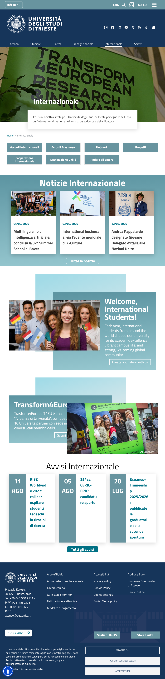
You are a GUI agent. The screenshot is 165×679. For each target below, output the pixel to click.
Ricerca (57, 44)
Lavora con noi (56, 588)
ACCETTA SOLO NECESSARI (123, 660)
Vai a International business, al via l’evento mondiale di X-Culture (82, 222)
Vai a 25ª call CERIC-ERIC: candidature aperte (82, 508)
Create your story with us (130, 362)
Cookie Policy (102, 588)
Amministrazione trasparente (65, 581)
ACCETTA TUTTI (122, 671)
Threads (140, 27)
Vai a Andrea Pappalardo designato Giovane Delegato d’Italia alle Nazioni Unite (131, 222)
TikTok (146, 27)
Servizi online (136, 592)
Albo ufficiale (55, 574)
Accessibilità (101, 574)
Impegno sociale (83, 44)
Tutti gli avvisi (82, 549)
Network (102, 147)
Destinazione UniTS (63, 159)
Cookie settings (103, 594)
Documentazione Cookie (32, 668)
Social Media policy (106, 601)
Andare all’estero (102, 159)
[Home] (34, 25)
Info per (12, 4)
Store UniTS (145, 635)
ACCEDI (142, 4)
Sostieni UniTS (107, 635)
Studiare (35, 44)
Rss (153, 27)
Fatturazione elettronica (62, 601)
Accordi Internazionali (24, 147)
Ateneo (14, 44)
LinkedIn (119, 27)
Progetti (140, 147)
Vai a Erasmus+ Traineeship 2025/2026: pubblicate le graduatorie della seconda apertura (133, 508)
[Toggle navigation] (154, 5)
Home (10, 135)
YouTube (126, 27)
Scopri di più (65, 435)
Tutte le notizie (82, 261)
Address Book (136, 574)
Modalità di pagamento (61, 608)
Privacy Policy (102, 581)
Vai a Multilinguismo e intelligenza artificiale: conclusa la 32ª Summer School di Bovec (33, 222)
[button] (8, 671)
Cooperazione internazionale (24, 160)
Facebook (113, 27)
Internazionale (113, 44)
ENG (116, 4)
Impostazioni (122, 650)
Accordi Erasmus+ (63, 147)
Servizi (138, 44)
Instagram (106, 27)
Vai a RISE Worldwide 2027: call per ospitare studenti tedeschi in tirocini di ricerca (32, 508)
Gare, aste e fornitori (60, 594)
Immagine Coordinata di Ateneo (141, 583)
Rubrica (131, 4)
